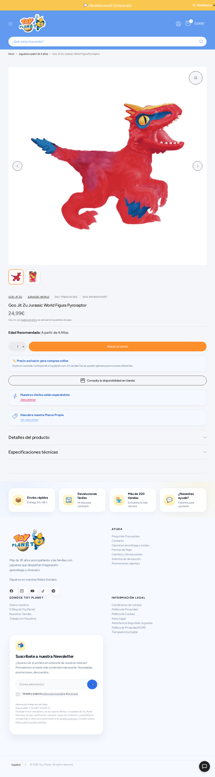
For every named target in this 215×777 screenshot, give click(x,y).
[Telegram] (55, 591)
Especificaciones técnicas (33, 452)
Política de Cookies (123, 614)
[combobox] (107, 41)
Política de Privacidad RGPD (129, 627)
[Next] (197, 166)
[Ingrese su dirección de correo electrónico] (92, 684)
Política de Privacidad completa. (31, 722)
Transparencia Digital (125, 632)
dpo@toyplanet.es (68, 718)
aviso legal (73, 693)
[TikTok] (45, 591)
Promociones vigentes (126, 563)
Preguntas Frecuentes (126, 536)
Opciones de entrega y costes (130, 545)
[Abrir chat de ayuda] (204, 766)
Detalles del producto (29, 437)
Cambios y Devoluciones (127, 554)
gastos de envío (29, 319)
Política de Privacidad (125, 609)
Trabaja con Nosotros (22, 618)
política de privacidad (53, 693)
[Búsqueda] (201, 41)
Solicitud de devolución (126, 559)
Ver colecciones (29, 419)
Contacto (117, 541)
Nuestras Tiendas (20, 614)
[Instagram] (24, 591)
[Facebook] (13, 591)
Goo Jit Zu (15, 296)
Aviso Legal (119, 618)
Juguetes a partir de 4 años (33, 54)
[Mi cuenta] (178, 24)
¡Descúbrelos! (28, 399)
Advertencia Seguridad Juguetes (132, 623)
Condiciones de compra (127, 605)
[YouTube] (34, 591)
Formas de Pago (122, 550)
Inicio (11, 54)
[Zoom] (195, 78)
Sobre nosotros (19, 605)
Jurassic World (38, 296)
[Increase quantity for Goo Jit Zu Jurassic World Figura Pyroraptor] (23, 347)
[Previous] (17, 166)
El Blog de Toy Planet (22, 609)
